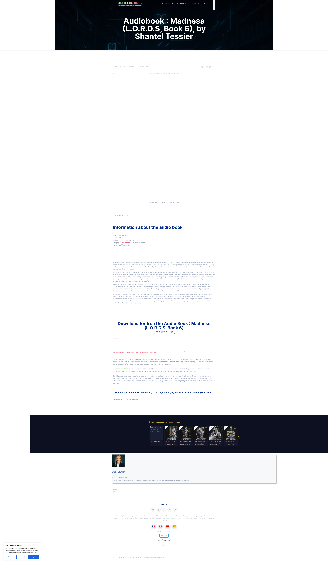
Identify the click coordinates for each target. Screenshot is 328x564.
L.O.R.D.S (170, 262)
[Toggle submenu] (168, 9)
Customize (11, 557)
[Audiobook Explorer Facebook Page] (153, 510)
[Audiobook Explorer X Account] (164, 510)
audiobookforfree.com (164, 531)
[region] (22, 552)
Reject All (22, 557)
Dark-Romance (125, 243)
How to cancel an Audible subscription (125, 399)
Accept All (33, 557)
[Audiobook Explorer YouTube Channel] (169, 510)
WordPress (161, 557)
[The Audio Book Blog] (130, 4)
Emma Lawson (128, 67)
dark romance (156, 359)
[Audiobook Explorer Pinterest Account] (175, 510)
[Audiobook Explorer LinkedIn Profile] (158, 510)
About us (164, 536)
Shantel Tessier (124, 235)
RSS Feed (164, 545)
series (174, 359)
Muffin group (131, 557)
